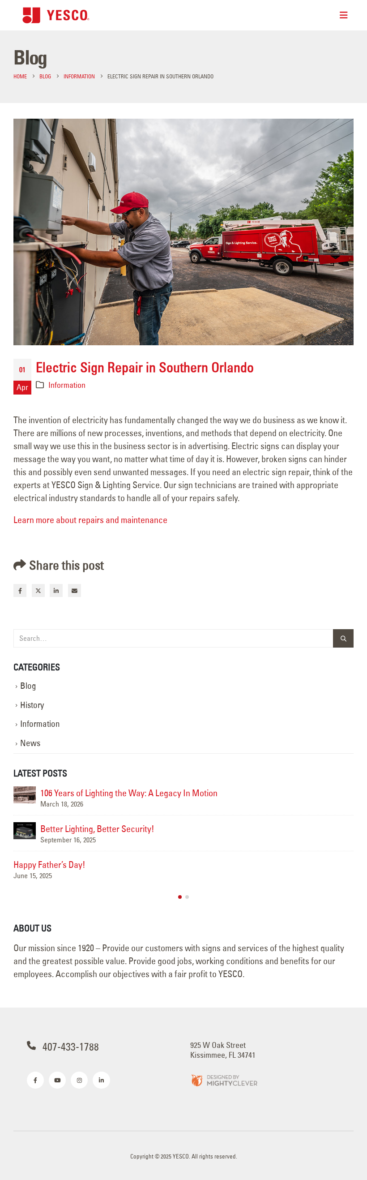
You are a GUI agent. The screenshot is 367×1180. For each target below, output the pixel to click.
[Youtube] (57, 1080)
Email (74, 590)
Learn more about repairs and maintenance (90, 519)
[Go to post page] (24, 794)
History (32, 705)
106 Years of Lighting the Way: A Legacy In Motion (129, 792)
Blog (28, 686)
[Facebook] (35, 1080)
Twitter (38, 590)
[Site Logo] (56, 15)
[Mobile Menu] (344, 15)
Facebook (19, 590)
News (30, 743)
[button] (180, 897)
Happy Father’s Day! (49, 864)
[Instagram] (79, 1080)
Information (66, 385)
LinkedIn (56, 590)
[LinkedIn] (101, 1080)
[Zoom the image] (223, 1080)
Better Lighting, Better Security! (97, 828)
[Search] (343, 638)
